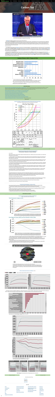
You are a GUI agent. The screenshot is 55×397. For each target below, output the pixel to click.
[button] (54, 1)
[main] (27, 7)
